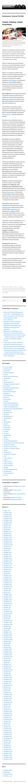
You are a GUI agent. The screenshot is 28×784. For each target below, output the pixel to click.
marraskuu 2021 (8, 603)
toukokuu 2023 (8, 579)
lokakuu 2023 (7, 569)
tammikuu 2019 (8, 637)
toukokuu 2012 (7, 749)
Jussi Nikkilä (17, 289)
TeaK (5, 456)
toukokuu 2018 (8, 649)
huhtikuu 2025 (7, 537)
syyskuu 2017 (7, 660)
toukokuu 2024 (8, 556)
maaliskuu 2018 (8, 653)
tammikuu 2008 (8, 759)
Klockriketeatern (8, 395)
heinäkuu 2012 (7, 745)
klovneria (6, 397)
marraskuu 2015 (8, 685)
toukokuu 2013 (7, 728)
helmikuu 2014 (8, 713)
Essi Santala (7, 378)
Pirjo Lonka (4, 291)
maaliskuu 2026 (8, 518)
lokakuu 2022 (7, 588)
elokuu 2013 (7, 725)
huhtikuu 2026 (8, 516)
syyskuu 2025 (7, 527)
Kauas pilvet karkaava (10, 391)
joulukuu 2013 (7, 717)
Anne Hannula (7, 369)
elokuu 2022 (7, 592)
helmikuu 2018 (8, 654)
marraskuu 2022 (8, 586)
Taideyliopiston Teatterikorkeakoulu (14, 443)
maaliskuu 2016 (8, 677)
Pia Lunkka (7, 429)
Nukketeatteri (7, 422)
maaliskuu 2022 (8, 599)
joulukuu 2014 (7, 700)
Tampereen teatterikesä (10, 446)
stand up (6, 439)
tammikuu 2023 (8, 584)
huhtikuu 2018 (7, 651)
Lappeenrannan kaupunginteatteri (13, 408)
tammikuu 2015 (8, 698)
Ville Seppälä (5, 292)
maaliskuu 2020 (8, 620)
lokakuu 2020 (7, 615)
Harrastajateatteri (8, 382)
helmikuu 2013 (8, 734)
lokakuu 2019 (7, 626)
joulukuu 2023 (7, 565)
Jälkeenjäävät (13, 80)
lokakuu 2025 (7, 526)
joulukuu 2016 (7, 668)
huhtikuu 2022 (7, 598)
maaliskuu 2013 (8, 732)
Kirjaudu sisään (8, 770)
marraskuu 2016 (8, 670)
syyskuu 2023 (7, 571)
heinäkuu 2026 (8, 512)
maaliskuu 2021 (8, 611)
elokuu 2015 (7, 690)
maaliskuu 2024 (8, 560)
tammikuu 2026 (8, 522)
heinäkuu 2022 (8, 594)
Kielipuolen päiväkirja (7, 781)
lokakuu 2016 (7, 672)
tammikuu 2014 (8, 715)
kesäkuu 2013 (7, 727)
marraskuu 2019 (8, 624)
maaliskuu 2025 (8, 539)
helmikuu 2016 (8, 679)
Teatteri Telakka (8, 465)
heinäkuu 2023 (8, 575)
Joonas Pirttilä (11, 289)
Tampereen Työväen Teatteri (12, 448)
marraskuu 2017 (8, 656)
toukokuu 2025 (8, 535)
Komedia (6, 401)
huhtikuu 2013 (7, 730)
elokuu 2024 (7, 550)
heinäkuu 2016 (7, 675)
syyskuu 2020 (7, 617)
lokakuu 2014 (7, 704)
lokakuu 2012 (7, 740)
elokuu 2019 (7, 630)
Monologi (6, 414)
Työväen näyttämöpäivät (10, 469)
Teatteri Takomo (8, 463)
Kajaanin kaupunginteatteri (11, 388)
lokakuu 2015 (7, 687)
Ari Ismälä (6, 370)
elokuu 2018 (7, 645)
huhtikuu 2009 (8, 755)
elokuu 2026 (7, 510)
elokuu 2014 (7, 708)
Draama (6, 374)
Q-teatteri (9, 291)
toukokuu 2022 (8, 596)
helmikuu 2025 (8, 541)
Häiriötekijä (14, 209)
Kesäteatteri (7, 393)
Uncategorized (8, 471)
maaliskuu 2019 (8, 634)
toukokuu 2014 (7, 709)
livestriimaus (7, 410)
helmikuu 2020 (8, 622)
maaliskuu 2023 (8, 581)
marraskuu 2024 (8, 544)
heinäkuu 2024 (8, 552)
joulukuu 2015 (7, 683)
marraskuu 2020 (8, 613)
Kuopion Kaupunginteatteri (11, 405)
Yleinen (15, 286)
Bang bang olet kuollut (16, 499)
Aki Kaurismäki (8, 367)
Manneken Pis (7, 114)
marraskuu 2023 (8, 567)
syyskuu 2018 (7, 643)
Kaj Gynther (7, 386)
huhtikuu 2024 (8, 558)
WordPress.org (8, 776)
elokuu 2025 (7, 529)
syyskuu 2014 (7, 706)
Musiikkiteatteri (8, 416)
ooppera (6, 424)
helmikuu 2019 (8, 636)
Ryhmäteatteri (7, 435)
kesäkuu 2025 (7, 533)
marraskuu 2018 (8, 639)
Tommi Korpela (21, 291)
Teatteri (6, 460)
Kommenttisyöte (8, 774)
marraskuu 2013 (8, 719)
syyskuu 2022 (7, 590)
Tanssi (5, 450)
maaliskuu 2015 (8, 694)
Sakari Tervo (15, 291)
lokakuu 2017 (7, 658)
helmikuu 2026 (8, 520)
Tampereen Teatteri (9, 444)
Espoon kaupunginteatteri (11, 376)
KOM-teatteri (7, 399)
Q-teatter (6, 431)
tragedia (6, 467)
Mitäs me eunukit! (16, 497)
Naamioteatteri (8, 418)
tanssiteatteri (7, 452)
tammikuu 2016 (8, 681)
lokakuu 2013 (7, 721)
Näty (5, 420)
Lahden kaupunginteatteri (11, 406)
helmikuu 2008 (8, 757)
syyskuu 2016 (7, 673)
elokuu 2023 (7, 573)
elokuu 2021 (7, 609)
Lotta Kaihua (23, 289)
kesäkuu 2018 (7, 647)
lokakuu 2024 (7, 546)
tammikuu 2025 (8, 543)
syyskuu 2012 (7, 742)
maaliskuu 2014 (8, 711)
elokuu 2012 (7, 744)
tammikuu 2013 (8, 736)
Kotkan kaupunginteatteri (11, 403)
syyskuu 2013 (7, 723)
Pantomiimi (7, 425)
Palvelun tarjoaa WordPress (19, 781)
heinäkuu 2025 (8, 531)
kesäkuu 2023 (7, 577)
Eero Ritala (9, 288)
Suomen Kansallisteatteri (10, 441)
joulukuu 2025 (7, 524)
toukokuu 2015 (7, 692)
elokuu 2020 (7, 618)
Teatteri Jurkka (8, 461)
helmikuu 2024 (8, 562)
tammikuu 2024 (8, 563)
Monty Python (11, 192)
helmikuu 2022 (8, 601)
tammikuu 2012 (8, 753)
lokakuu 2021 (7, 605)
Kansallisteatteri (8, 389)
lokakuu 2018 (7, 641)
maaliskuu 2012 (8, 751)
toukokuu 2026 (8, 514)
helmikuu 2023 (8, 582)
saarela (5, 286)
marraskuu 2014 (8, 702)
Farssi (5, 380)
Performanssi (7, 427)
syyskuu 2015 (7, 689)
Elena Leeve (15, 288)
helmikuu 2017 (7, 666)
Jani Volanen (5, 289)
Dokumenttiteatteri (9, 372)
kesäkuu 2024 (7, 554)
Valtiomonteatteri (8, 473)
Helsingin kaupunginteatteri (11, 384)
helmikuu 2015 (7, 696)
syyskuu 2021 (7, 607)
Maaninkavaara (8, 412)
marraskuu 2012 (8, 738)
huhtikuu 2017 (7, 664)
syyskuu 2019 (7, 628)
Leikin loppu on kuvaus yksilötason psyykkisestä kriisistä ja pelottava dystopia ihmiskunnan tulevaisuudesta (14, 344)
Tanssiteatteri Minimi (10, 454)
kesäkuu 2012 (7, 747)
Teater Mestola (8, 458)
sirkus (5, 437)
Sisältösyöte (7, 772)
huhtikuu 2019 (7, 632)
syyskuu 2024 (7, 548)
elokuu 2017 (7, 662)
